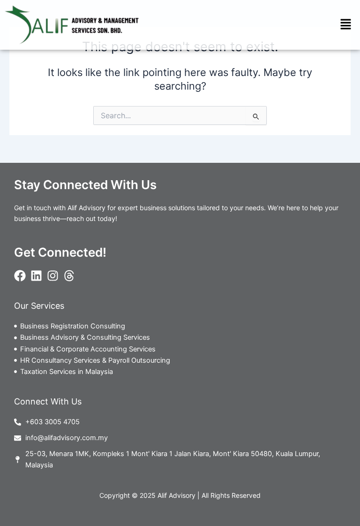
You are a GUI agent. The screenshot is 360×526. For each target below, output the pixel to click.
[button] (346, 25)
